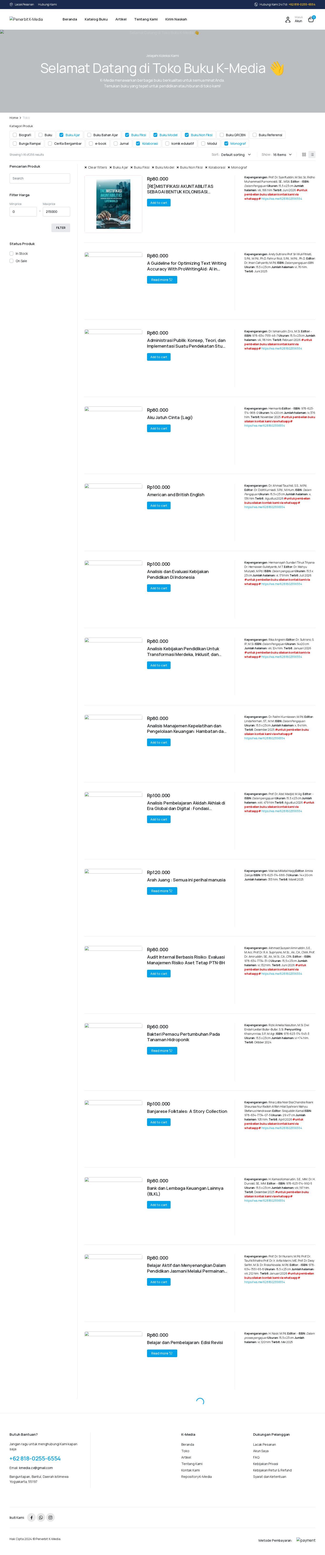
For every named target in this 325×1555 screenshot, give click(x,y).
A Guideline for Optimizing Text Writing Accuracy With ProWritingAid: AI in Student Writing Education (186, 268)
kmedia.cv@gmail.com (36, 1467)
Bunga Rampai (30, 143)
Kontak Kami (190, 1470)
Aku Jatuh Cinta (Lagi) (170, 417)
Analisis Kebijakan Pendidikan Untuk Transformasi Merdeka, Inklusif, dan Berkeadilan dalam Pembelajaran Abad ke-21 (186, 657)
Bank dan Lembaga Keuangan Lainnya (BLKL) (185, 1190)
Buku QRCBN (235, 135)
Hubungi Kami (47, 4)
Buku (48, 135)
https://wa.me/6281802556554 (281, 199)
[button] (310, 19)
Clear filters (97, 167)
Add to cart (158, 202)
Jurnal (124, 143)
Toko (185, 1451)
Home (14, 117)
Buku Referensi (270, 135)
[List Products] (311, 154)
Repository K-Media (196, 1476)
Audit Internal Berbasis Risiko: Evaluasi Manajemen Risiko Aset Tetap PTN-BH (186, 959)
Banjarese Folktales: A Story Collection (187, 1111)
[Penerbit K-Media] (31, 19)
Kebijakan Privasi (265, 1463)
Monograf (238, 143)
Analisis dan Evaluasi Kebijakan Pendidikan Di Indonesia (178, 574)
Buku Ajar (73, 135)
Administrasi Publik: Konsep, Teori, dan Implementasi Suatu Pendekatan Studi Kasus (186, 345)
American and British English (175, 494)
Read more (159, 279)
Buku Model (168, 135)
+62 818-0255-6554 (302, 4)
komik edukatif (183, 143)
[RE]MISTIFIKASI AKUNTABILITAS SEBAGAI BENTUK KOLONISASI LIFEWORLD (180, 191)
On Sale (21, 261)
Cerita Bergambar (67, 143)
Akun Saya (261, 1451)
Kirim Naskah (176, 19)
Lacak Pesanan (24, 4)
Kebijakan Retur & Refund (272, 1470)
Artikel (121, 19)
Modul (212, 143)
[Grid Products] (303, 154)
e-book (100, 143)
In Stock (22, 253)
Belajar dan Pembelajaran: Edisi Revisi (185, 1342)
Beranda (70, 19)
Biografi (25, 135)
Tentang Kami (146, 19)
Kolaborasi (150, 143)
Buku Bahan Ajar (106, 135)
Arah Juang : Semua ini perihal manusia (186, 880)
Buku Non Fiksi (201, 135)
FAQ (256, 1457)
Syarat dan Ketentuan (269, 1476)
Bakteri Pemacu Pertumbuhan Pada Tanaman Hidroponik (183, 1036)
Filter (60, 228)
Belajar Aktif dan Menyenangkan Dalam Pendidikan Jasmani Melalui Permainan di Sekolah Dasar (186, 1270)
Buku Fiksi (138, 135)
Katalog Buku (96, 19)
